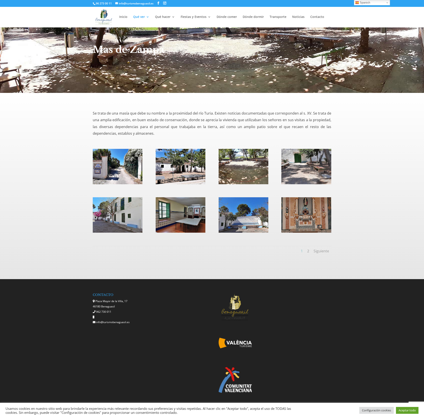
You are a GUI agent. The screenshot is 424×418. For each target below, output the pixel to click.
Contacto (317, 17)
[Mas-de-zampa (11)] (306, 231)
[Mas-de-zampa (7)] (180, 231)
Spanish (364, 2)
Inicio (123, 17)
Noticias (298, 17)
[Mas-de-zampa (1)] (117, 183)
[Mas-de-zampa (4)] (243, 183)
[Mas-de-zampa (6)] (117, 231)
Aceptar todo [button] (407, 410)
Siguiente (321, 251)
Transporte (278, 17)
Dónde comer (227, 17)
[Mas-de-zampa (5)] (306, 183)
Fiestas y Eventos (193, 17)
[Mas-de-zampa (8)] (243, 231)
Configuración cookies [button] (376, 410)
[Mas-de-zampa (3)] (180, 183)
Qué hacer (162, 17)
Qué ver (139, 17)
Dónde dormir (253, 17)
